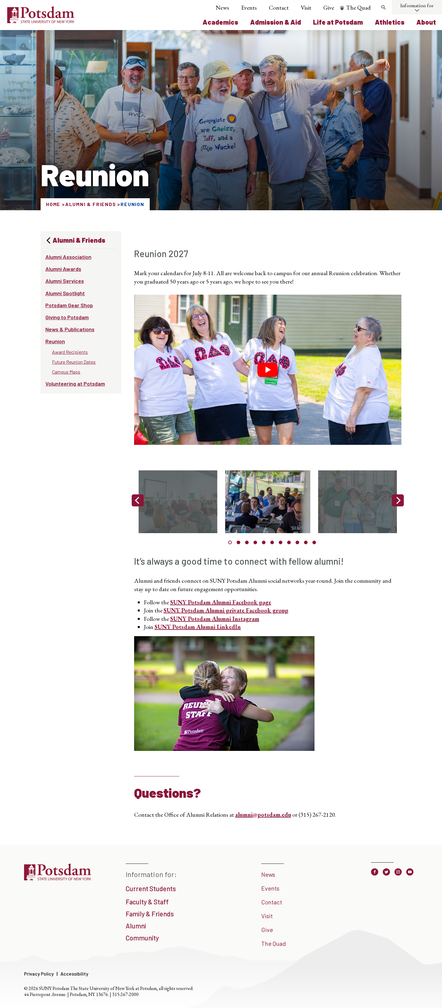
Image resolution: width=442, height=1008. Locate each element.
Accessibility (74, 973)
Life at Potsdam (338, 22)
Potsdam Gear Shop (69, 305)
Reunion (55, 341)
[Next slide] (398, 500)
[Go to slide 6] (272, 542)
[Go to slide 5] (264, 542)
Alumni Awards (63, 269)
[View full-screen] (264, 503)
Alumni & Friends (90, 204)
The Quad (358, 7)
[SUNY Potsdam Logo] (40, 21)
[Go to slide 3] (247, 542)
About (426, 22)
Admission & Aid (275, 22)
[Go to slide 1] (230, 542)
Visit (306, 7)
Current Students (151, 888)
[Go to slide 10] (306, 542)
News (222, 7)
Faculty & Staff (147, 902)
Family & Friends (150, 914)
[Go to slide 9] (297, 542)
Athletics (389, 22)
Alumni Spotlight (65, 293)
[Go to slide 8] (289, 542)
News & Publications (69, 329)
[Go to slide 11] (314, 542)
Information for (417, 5)
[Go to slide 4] (255, 542)
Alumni (136, 926)
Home (53, 204)
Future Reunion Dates (74, 362)
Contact (279, 7)
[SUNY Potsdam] (57, 878)
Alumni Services (64, 281)
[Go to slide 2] (238, 542)
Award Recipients (70, 352)
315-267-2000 (125, 994)
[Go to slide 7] (280, 542)
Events (249, 7)
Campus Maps (66, 372)
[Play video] (267, 369)
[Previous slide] (138, 500)
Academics (220, 22)
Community (142, 938)
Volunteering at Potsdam (75, 383)
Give (328, 7)
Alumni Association (68, 257)
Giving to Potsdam (67, 317)
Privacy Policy (39, 973)
